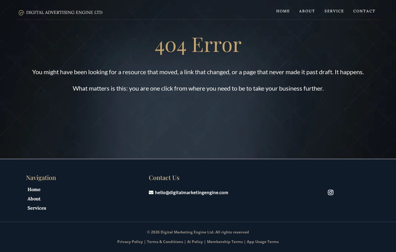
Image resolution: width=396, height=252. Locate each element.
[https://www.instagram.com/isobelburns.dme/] (332, 192)
